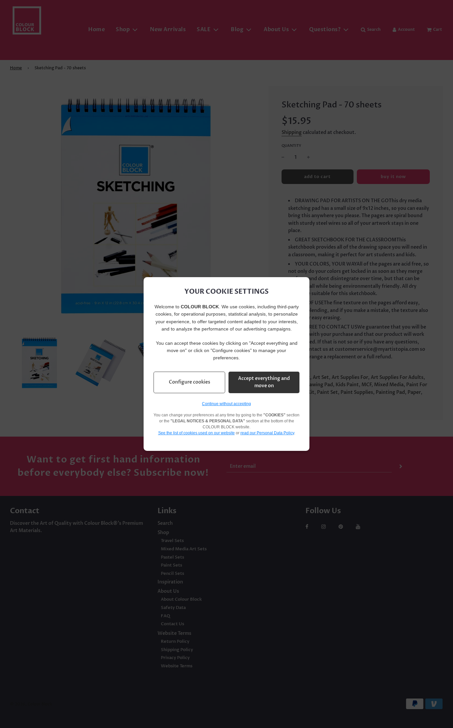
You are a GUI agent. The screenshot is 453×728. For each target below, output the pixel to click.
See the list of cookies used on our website (196, 433)
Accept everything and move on (264, 382)
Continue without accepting (226, 403)
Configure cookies (189, 382)
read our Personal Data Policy (267, 433)
